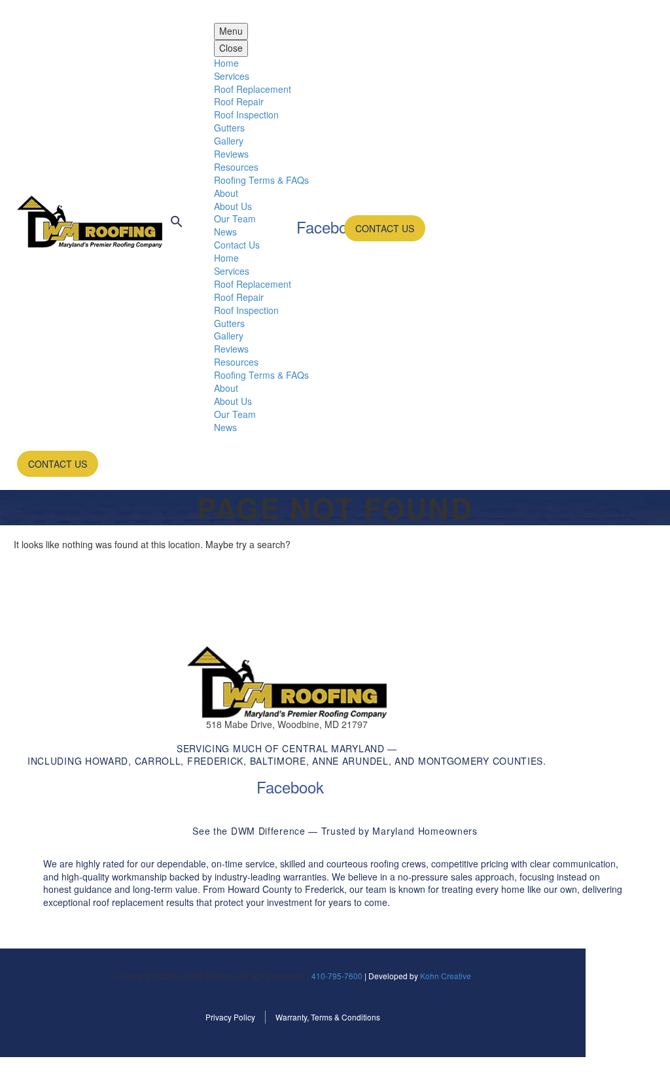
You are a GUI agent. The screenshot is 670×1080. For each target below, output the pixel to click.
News (225, 231)
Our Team (235, 218)
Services (231, 75)
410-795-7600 (336, 975)
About (226, 193)
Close (231, 47)
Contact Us (237, 244)
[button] (177, 222)
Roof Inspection (246, 114)
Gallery (228, 140)
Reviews (231, 153)
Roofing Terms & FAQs (261, 179)
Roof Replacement (252, 89)
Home (226, 62)
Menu (231, 30)
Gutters (229, 127)
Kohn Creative (445, 975)
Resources (236, 166)
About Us (233, 206)
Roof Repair (239, 101)
